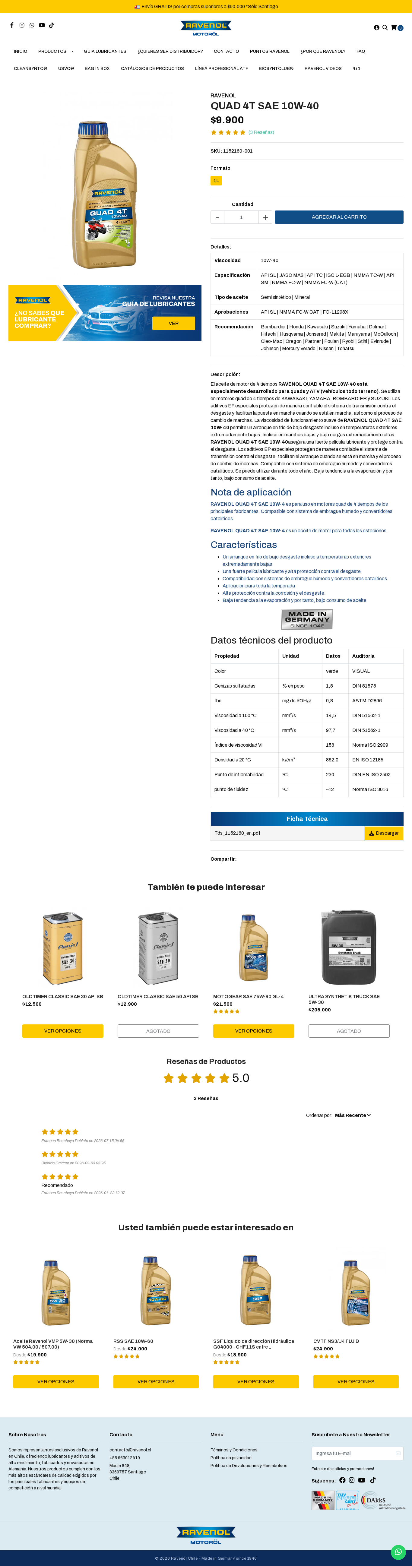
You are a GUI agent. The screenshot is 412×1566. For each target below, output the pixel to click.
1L (216, 180)
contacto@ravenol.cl (130, 1450)
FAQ (361, 51)
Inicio (20, 51)
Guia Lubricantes (105, 51)
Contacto (226, 51)
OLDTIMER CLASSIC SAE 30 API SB (62, 996)
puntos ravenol (270, 51)
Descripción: (225, 374)
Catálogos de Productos (152, 68)
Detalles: (221, 246)
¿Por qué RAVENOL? (322, 51)
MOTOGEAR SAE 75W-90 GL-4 (248, 996)
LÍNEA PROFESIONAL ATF (221, 68)
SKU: (216, 150)
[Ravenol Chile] (206, 27)
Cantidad (242, 204)
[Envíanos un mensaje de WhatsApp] (398, 1552)
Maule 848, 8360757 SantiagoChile (127, 1472)
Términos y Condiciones (234, 1450)
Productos (52, 51)
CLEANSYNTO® (30, 68)
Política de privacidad (231, 1458)
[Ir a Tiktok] (51, 25)
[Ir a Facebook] (11, 25)
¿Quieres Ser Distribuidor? (170, 51)
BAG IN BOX (97, 68)
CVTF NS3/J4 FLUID (336, 1341)
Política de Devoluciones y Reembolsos (249, 1465)
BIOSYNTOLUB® (276, 68)
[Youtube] (42, 25)
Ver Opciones (62, 1030)
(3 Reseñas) (261, 132)
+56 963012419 (124, 1458)
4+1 (356, 68)
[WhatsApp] (32, 25)
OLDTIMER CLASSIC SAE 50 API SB (158, 996)
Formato (220, 168)
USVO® (66, 68)
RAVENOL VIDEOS (323, 68)
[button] (338, 1115)
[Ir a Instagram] (22, 25)
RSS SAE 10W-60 (133, 1341)
